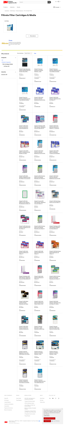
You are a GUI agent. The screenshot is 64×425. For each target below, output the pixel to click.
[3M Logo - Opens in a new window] (10, 2)
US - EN (56, 1)
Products (6, 7)
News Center (18, 398)
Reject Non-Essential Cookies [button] (49, 418)
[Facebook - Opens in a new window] (56, 398)
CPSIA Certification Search (29, 403)
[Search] (49, 2)
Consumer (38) (4, 74)
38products (33, 36)
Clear (35, 53)
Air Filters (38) (6, 66)
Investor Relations (7, 402)
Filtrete (10, 40)
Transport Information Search (30, 401)
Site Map (41, 400)
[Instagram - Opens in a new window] (59, 398)
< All (2, 60)
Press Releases (19, 400)
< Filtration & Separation (6, 62)
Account (57, 7)
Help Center (42, 398)
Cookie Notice (47, 415)
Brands (18, 7)
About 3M (6, 398)
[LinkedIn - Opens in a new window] (50, 398)
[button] (55, 421)
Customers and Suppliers (8, 404)
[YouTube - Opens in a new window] (53, 398)
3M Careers (6, 400)
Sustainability (6, 406)
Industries (12, 7)
